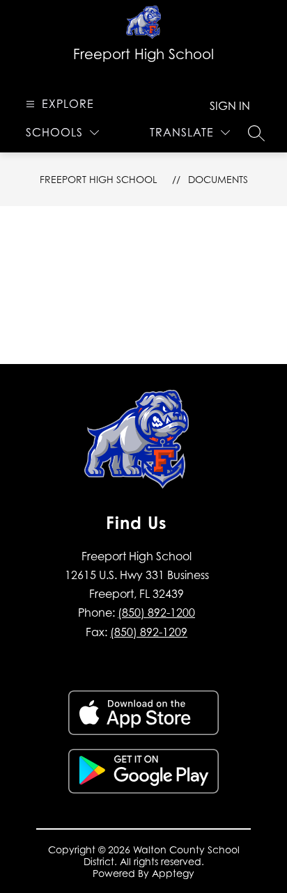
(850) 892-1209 (148, 632)
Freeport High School (98, 179)
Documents (218, 179)
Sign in (230, 106)
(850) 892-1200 (156, 612)
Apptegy (173, 873)
